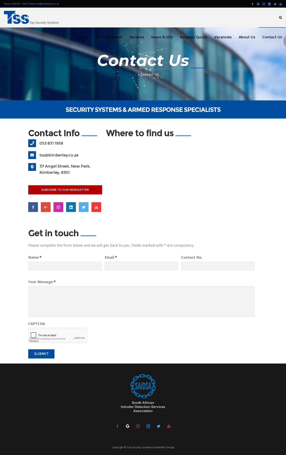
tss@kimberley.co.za (47, 3)
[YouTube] (280, 4)
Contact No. (192, 257)
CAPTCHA (36, 323)
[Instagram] (264, 4)
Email (111, 257)
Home (132, 74)
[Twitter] (275, 4)
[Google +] (258, 4)
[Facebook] (252, 4)
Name (34, 257)
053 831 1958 (19, 3)
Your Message (42, 282)
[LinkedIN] (269, 4)
